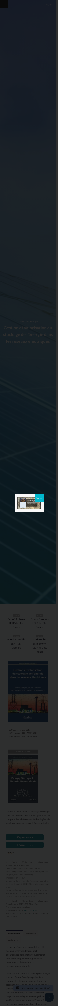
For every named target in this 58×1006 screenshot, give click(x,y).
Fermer (39, 498)
